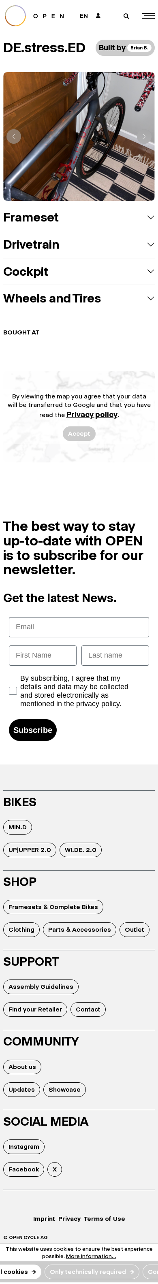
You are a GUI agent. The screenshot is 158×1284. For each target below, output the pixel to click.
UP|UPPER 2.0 (30, 850)
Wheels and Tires (52, 298)
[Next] (144, 136)
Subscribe (32, 730)
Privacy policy (91, 414)
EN (84, 15)
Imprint (44, 1218)
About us (22, 1067)
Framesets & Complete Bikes (53, 907)
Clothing (21, 929)
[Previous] (13, 136)
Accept (79, 433)
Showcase (65, 1089)
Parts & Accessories (79, 929)
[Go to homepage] (37, 15)
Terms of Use (104, 1218)
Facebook (24, 1169)
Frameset (31, 217)
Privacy (69, 1218)
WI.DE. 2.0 (80, 850)
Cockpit (25, 271)
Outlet (134, 929)
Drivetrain (31, 244)
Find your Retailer (35, 1009)
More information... (91, 1256)
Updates (22, 1089)
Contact (88, 1009)
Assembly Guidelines (41, 986)
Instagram (24, 1146)
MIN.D (18, 827)
